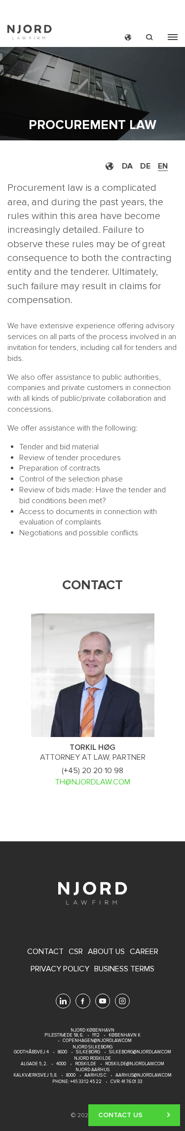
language (128, 37)
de (145, 166)
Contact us (120, 1115)
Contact (45, 952)
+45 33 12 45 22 (85, 1082)
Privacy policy (60, 969)
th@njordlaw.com (92, 782)
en (163, 166)
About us (106, 952)
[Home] (29, 33)
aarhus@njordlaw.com (143, 1075)
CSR (76, 952)
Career (144, 952)
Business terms (124, 969)
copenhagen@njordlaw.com (97, 1041)
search (149, 37)
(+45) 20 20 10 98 (92, 771)
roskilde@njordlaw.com (134, 1064)
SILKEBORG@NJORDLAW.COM (140, 1052)
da (127, 166)
